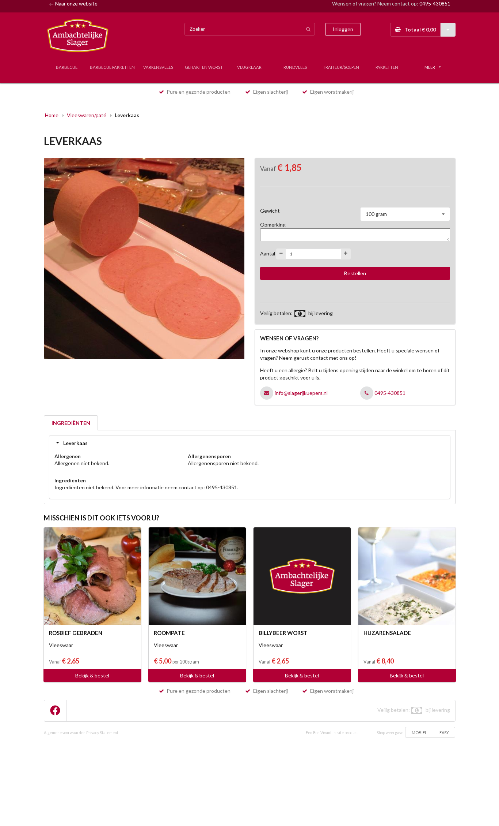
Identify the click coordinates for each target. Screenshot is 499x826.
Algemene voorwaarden (64, 732)
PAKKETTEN (387, 67)
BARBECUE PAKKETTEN (112, 67)
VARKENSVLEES (158, 67)
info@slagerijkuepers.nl (301, 393)
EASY (444, 732)
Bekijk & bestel (92, 675)
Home (51, 115)
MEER (429, 67)
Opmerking (273, 224)
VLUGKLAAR (249, 67)
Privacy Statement (102, 732)
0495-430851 (434, 3)
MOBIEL (419, 732)
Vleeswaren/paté (86, 115)
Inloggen (343, 29)
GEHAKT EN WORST (204, 67)
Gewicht (270, 211)
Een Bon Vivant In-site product (332, 732)
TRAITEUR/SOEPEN (341, 67)
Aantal (267, 253)
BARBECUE (66, 67)
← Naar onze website (73, 3)
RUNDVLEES (295, 67)
